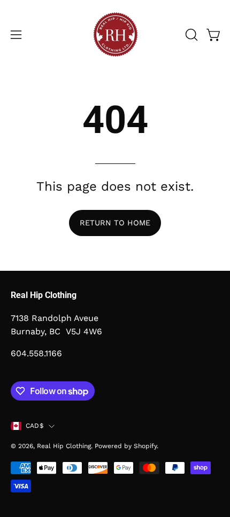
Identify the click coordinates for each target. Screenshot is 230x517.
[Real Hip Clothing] (115, 34)
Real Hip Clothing (64, 446)
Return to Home (115, 222)
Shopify (145, 446)
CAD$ (34, 425)
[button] (190, 34)
